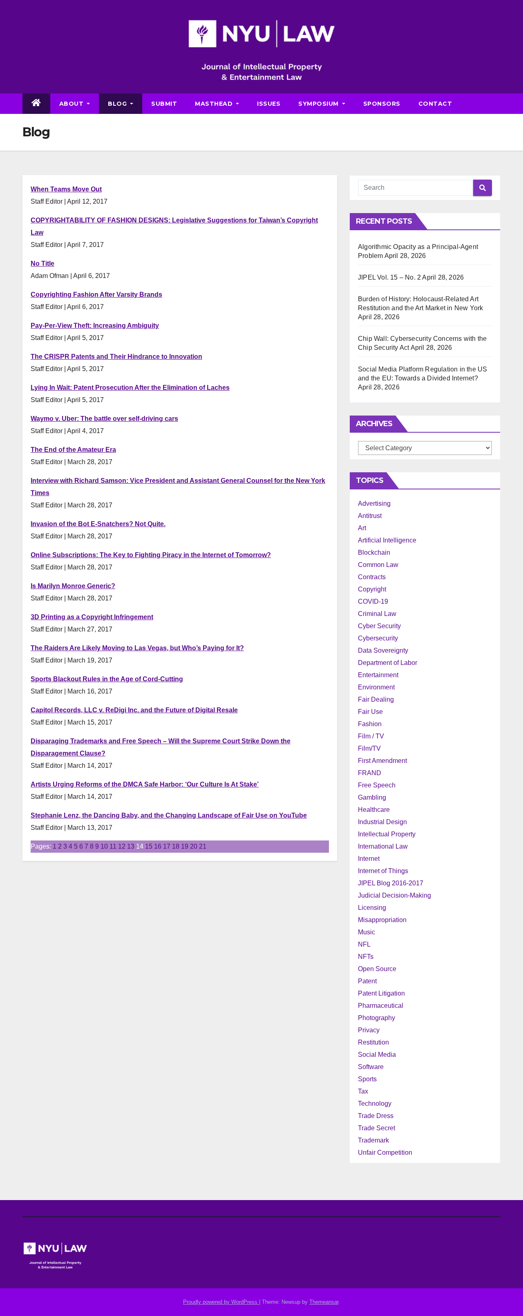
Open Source (377, 968)
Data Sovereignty (383, 650)
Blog (118, 103)
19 (184, 846)
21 (202, 846)
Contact (435, 103)
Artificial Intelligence (387, 540)
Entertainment (378, 674)
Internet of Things (383, 870)
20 (193, 846)
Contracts (372, 577)
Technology (374, 1103)
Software (371, 1066)
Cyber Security (379, 625)
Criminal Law (377, 613)
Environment (376, 687)
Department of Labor (387, 662)
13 (130, 846)
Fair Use (370, 711)
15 (148, 846)
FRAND (369, 772)
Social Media (377, 1054)
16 (157, 846)
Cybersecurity (378, 638)
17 (166, 846)
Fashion (370, 723)
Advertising (374, 503)
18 (175, 846)
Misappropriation (382, 919)
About (72, 103)
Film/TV (369, 748)
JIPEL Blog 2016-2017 (390, 883)
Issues (268, 103)
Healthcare (374, 809)
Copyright (372, 589)
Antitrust (370, 515)
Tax (363, 1091)
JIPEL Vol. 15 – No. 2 (389, 277)
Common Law (378, 564)
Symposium (319, 103)
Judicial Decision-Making (394, 895)
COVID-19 (373, 601)
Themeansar (323, 1302)
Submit (164, 103)
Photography (376, 1017)
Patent (367, 981)
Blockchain (374, 552)
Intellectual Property (387, 834)
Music (366, 932)
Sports (367, 1079)
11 (113, 846)
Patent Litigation (381, 993)
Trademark (373, 1140)
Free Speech (377, 785)
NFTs (365, 956)
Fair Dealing (376, 699)
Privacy (369, 1030)
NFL (364, 944)
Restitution (373, 1042)
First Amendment (382, 760)
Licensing (372, 907)
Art (362, 528)
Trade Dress (375, 1115)
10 (104, 846)
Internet (369, 858)
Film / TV (371, 736)
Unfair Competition (385, 1152)
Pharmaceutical (380, 1005)
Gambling (372, 797)
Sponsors (381, 103)
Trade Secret (376, 1128)
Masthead (215, 103)
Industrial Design (382, 821)
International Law (383, 846)
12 (121, 846)
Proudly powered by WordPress (221, 1302)
